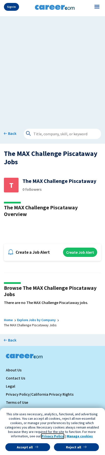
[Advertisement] (52, 69)
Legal (10, 386)
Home (8, 320)
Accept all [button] (25, 447)
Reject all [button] (73, 447)
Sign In (11, 7)
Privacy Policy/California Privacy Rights (40, 394)
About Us (13, 369)
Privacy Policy (53, 436)
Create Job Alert (80, 252)
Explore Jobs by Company (36, 320)
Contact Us (15, 378)
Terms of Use (17, 402)
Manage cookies (80, 436)
